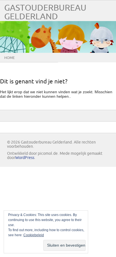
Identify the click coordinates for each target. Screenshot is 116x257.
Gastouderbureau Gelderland (45, 12)
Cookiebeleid (33, 235)
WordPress (24, 158)
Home (9, 58)
